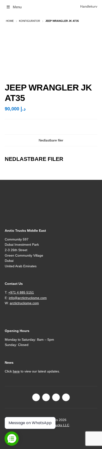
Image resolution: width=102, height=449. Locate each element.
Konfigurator (29, 20)
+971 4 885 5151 (21, 292)
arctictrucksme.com (24, 303)
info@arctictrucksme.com (28, 298)
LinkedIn (56, 397)
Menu (17, 7)
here (16, 371)
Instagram (46, 397)
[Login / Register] (76, 6)
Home (10, 20)
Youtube (66, 397)
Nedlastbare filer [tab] (51, 140)
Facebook (36, 397)
